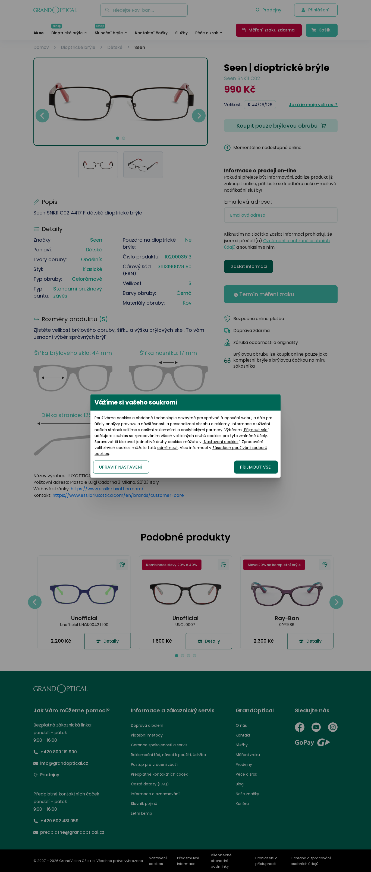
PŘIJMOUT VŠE (255, 467)
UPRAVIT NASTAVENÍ (120, 467)
